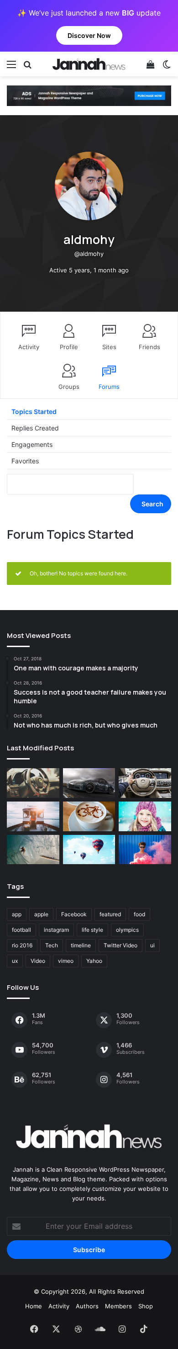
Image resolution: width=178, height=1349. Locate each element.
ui (152, 945)
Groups (68, 386)
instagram (56, 929)
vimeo (65, 960)
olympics (127, 929)
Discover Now (89, 35)
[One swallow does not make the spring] (33, 850)
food (139, 914)
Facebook (74, 914)
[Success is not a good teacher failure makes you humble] (89, 850)
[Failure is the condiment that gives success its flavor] (145, 850)
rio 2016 (22, 945)
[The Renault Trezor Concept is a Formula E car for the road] (33, 783)
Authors (87, 1306)
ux (15, 960)
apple (41, 914)
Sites (109, 347)
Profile (69, 347)
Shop (145, 1306)
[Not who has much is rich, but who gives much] (145, 816)
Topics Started (34, 411)
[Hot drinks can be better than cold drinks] (89, 816)
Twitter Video (120, 945)
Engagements (31, 444)
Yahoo (94, 960)
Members (118, 1306)
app (16, 914)
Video (38, 960)
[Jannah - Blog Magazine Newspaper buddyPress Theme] (89, 64)
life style (92, 929)
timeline (81, 945)
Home (33, 1306)
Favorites (25, 461)
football (21, 929)
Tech (51, 945)
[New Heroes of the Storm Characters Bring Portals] (145, 783)
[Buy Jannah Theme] (89, 95)
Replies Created (35, 428)
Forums (109, 386)
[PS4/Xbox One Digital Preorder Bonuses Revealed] (89, 783)
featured (110, 914)
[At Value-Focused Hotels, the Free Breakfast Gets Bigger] (33, 816)
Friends (149, 347)
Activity (28, 347)
